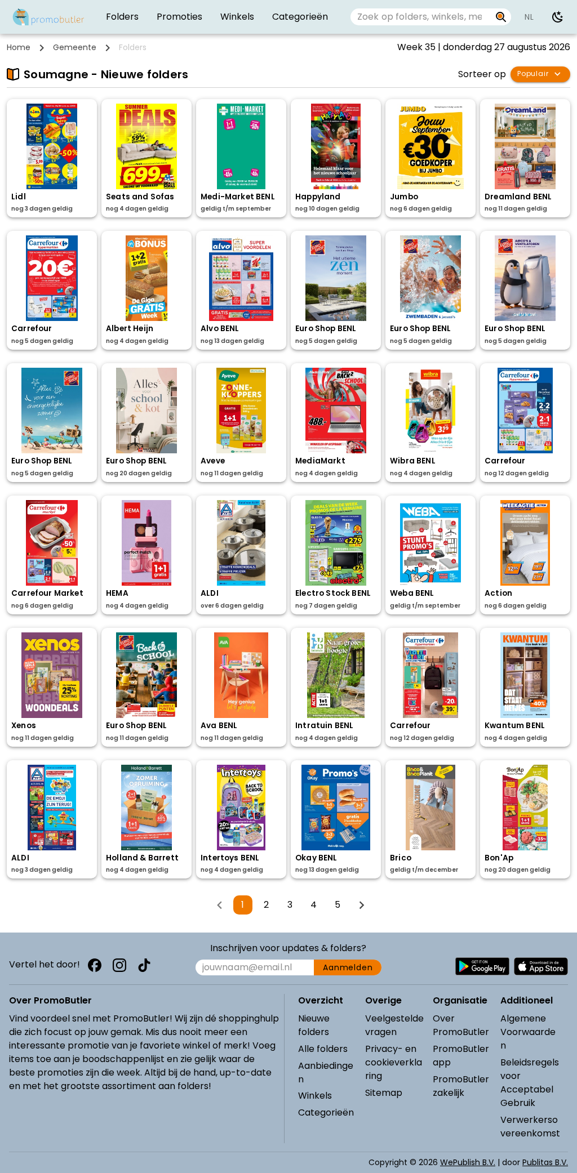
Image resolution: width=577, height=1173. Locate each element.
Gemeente (74, 47)
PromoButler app (461, 1055)
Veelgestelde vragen (394, 1025)
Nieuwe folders (314, 1025)
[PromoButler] (48, 17)
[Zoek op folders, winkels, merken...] (501, 16)
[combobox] (420, 17)
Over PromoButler (461, 1025)
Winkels (315, 1095)
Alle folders (323, 1048)
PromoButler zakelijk (461, 1086)
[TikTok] (144, 965)
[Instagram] (119, 965)
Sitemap (383, 1092)
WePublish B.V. (467, 1162)
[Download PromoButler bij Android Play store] (482, 966)
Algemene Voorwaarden (528, 1032)
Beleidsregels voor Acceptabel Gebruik (529, 1082)
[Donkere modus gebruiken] (558, 17)
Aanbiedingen (325, 1072)
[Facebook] (95, 965)
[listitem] (122, 17)
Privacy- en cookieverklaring (393, 1062)
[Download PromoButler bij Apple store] (541, 966)
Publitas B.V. (545, 1162)
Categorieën (326, 1112)
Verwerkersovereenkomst (530, 1126)
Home (18, 47)
